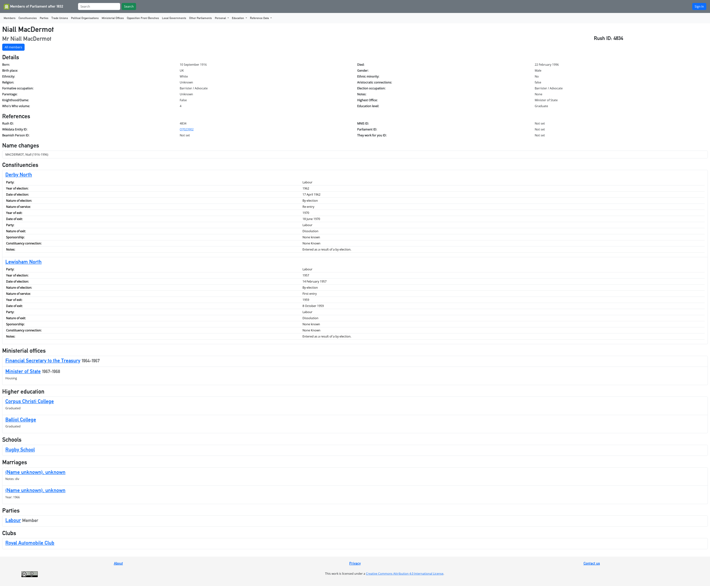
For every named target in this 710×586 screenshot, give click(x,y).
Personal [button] (221, 18)
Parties (44, 18)
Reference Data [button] (260, 18)
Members (10, 18)
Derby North (18, 174)
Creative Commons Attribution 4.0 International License (404, 574)
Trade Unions (59, 18)
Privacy (355, 563)
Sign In (699, 6)
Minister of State (23, 371)
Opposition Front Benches (143, 18)
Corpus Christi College (29, 401)
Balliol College (20, 419)
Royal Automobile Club (29, 543)
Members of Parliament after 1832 (36, 6)
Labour (13, 520)
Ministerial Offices (113, 18)
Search (129, 6)
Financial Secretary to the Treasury (42, 360)
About (118, 563)
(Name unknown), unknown (35, 472)
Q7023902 (187, 129)
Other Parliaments (200, 18)
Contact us (592, 563)
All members (13, 47)
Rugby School (20, 449)
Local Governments (174, 18)
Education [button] (238, 18)
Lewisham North (23, 262)
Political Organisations (85, 18)
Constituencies (27, 18)
